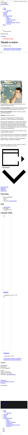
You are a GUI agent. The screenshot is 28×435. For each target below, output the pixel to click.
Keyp (4, 410)
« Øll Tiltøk (3, 36)
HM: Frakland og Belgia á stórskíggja (12, 48)
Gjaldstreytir (3, 380)
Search (5, 2)
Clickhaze (6, 353)
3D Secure (3, 383)
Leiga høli (5, 414)
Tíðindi (5, 415)
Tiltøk (4, 411)
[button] (1, 433)
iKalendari (3, 188)
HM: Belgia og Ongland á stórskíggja (12, 49)
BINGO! (5, 292)
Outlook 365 (3, 189)
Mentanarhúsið (13, 201)
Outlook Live (4, 190)
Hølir (7, 419)
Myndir (5, 417)
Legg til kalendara (5, 167)
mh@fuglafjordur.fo (11, 374)
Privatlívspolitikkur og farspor (7, 381)
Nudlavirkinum (4, 402)
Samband (8, 421)
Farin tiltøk (8, 413)
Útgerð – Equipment (11, 422)
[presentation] (10, 289)
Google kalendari (4, 187)
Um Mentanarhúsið (7, 418)
